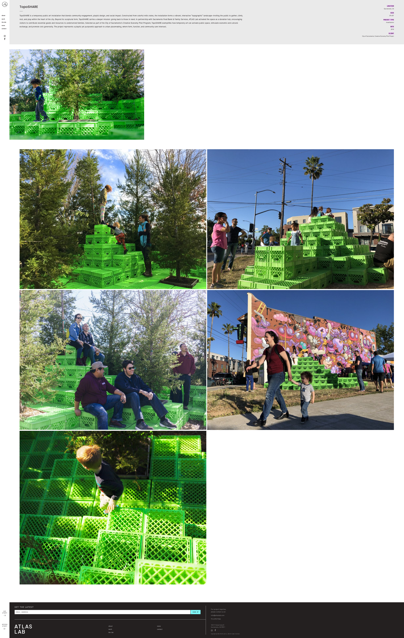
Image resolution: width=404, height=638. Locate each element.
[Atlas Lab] (7, 8)
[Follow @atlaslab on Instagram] (5, 36)
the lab (4, 22)
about (3, 15)
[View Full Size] (113, 288)
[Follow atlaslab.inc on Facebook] (4, 39)
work (3, 19)
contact (4, 29)
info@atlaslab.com (217, 615)
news (3, 25)
